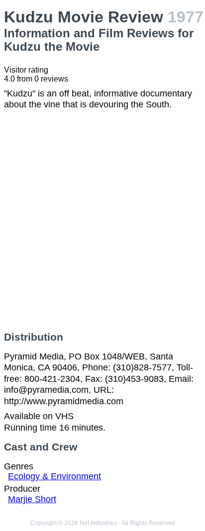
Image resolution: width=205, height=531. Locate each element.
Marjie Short (32, 499)
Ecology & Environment (54, 476)
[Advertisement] (102, 220)
